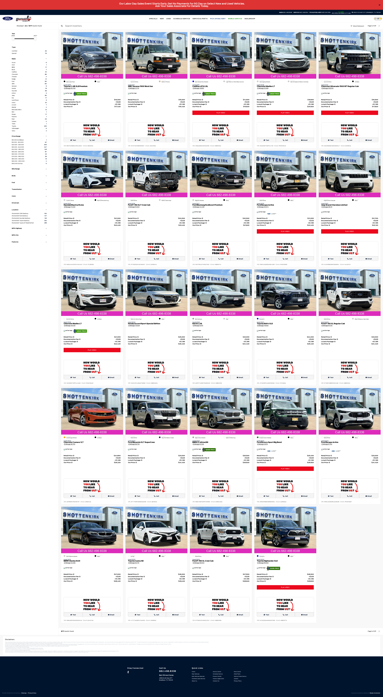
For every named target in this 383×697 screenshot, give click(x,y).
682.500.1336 (320, 12)
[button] (121, 55)
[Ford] (7, 19)
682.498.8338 (285, 12)
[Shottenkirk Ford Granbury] (23, 19)
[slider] (13, 38)
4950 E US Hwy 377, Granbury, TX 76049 (367, 12)
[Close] (379, 5)
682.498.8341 (300, 12)
